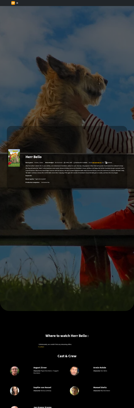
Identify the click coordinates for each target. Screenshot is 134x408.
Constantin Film (45, 182)
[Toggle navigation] (17, 3)
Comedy (36, 163)
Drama (41, 163)
